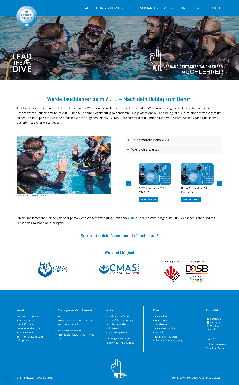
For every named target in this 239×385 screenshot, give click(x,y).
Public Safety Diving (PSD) (167, 340)
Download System (216, 348)
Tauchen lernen (161, 316)
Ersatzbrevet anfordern (118, 316)
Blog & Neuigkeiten (116, 332)
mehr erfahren (146, 199)
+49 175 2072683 (124, 342)
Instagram (215, 322)
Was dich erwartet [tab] (145, 149)
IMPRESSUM (178, 377)
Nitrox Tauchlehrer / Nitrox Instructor (194, 190)
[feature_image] (153, 174)
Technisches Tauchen (165, 336)
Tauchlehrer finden (115, 324)
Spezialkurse (160, 324)
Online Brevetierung (217, 344)
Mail (212, 329)
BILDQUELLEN (214, 377)
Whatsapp (215, 326)
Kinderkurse (160, 320)
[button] (219, 183)
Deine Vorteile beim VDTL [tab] (150, 140)
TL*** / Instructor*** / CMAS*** (149, 190)
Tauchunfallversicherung (119, 320)
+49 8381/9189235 (32, 336)
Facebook (215, 318)
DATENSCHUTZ (195, 377)
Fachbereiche (112, 328)
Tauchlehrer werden (164, 328)
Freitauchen (159, 332)
